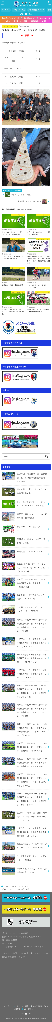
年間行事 (17, 1009)
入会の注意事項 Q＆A (36, 10)
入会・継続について (30, 1009)
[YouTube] (26, 14)
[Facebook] (21, 14)
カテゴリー (5, 10)
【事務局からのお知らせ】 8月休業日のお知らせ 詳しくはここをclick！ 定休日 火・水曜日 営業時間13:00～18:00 (26, 19)
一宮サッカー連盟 (19, 10)
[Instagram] (30, 14)
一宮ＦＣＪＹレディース (10, 26)
